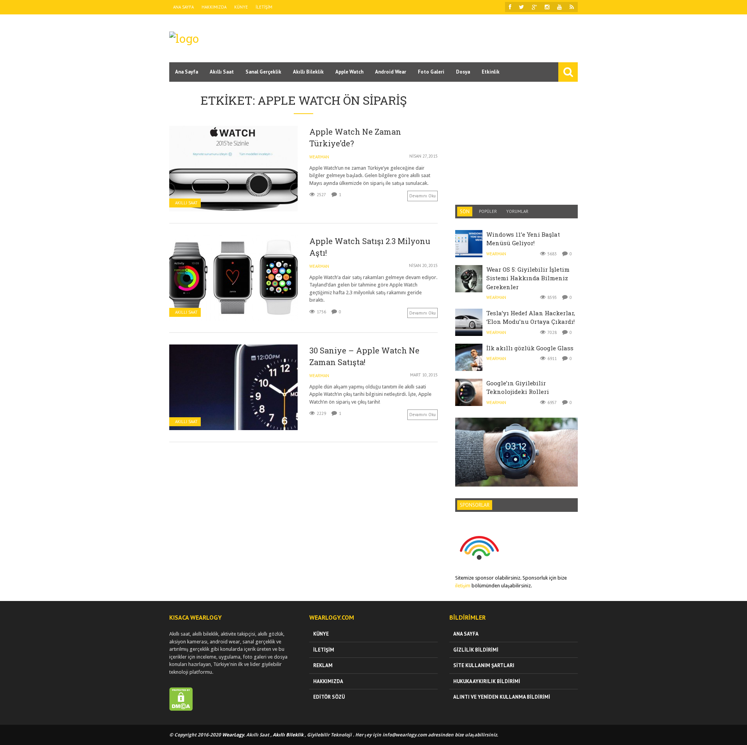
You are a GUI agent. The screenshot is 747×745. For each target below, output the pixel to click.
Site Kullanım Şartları (483, 665)
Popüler (488, 211)
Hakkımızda (214, 7)
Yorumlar (517, 211)
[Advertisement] (436, 37)
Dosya (463, 72)
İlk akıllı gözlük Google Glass (529, 348)
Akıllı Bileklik (308, 72)
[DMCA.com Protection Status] (181, 709)
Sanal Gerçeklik (263, 72)
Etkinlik (491, 72)
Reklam (323, 665)
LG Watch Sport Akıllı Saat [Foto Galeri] (516, 434)
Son (465, 211)
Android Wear (390, 72)
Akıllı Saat (222, 72)
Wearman (319, 157)
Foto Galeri (431, 72)
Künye (241, 7)
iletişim (462, 586)
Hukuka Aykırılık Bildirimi (486, 681)
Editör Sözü (329, 697)
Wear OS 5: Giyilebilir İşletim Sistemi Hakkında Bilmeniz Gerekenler (528, 278)
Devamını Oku (422, 196)
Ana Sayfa (183, 7)
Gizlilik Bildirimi (475, 650)
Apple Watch (349, 72)
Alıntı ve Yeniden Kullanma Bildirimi (501, 697)
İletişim (264, 7)
